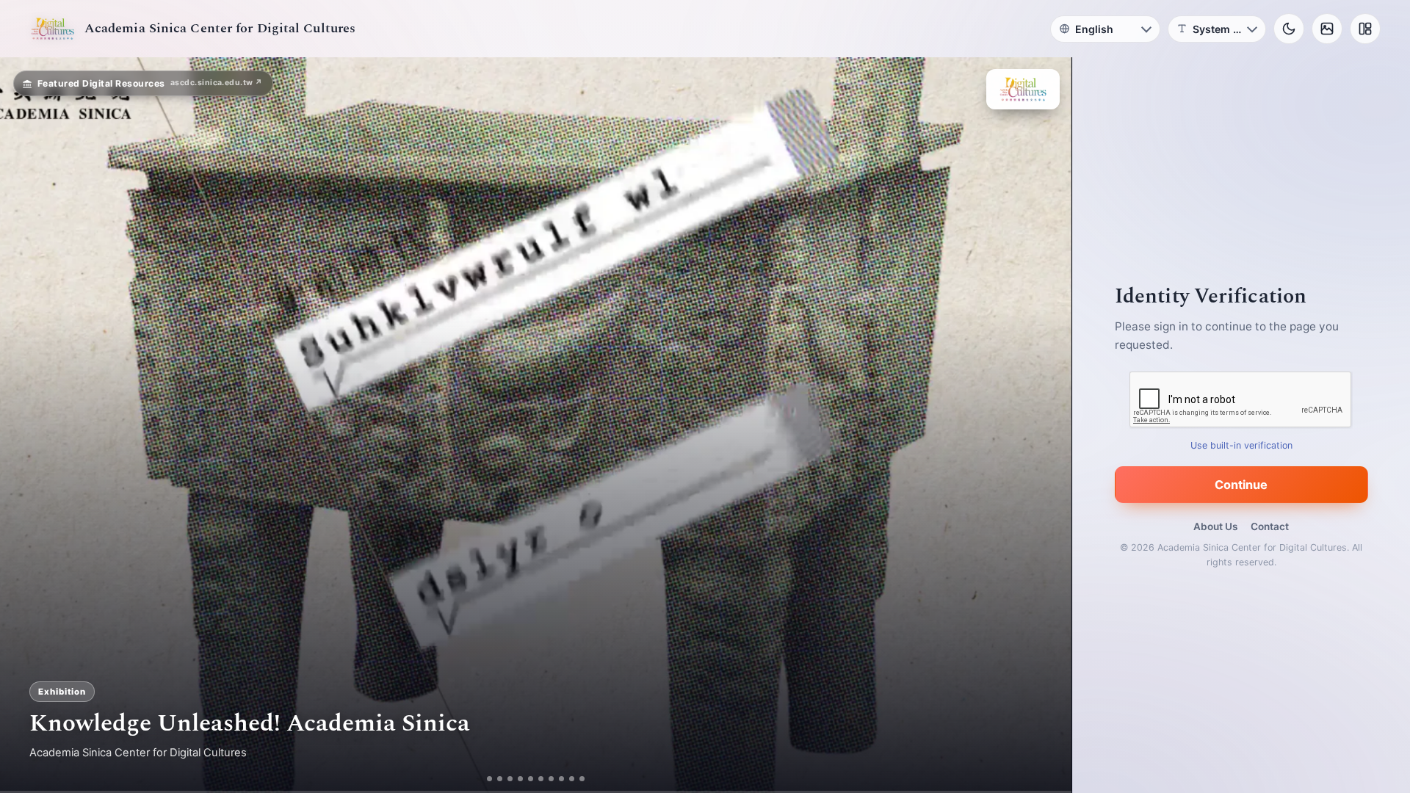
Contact (1270, 526)
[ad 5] (535, 778)
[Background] (1327, 28)
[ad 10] (586, 778)
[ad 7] (555, 778)
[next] (1045, 425)
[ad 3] (509, 778)
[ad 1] (485, 778)
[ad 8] (565, 778)
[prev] (26, 425)
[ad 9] (576, 778)
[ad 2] (495, 778)
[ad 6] (545, 778)
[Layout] (1365, 28)
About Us (1215, 526)
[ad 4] (524, 778)
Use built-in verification (1241, 445)
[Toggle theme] (1288, 28)
